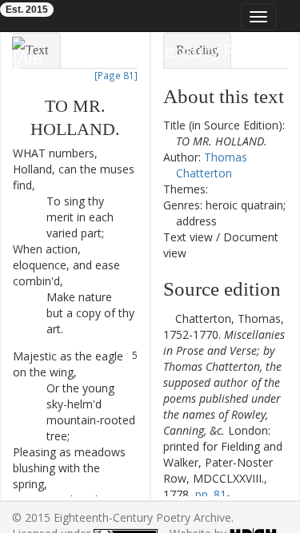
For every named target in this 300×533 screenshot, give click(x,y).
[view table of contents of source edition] (167, 318)
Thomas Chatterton (211, 165)
